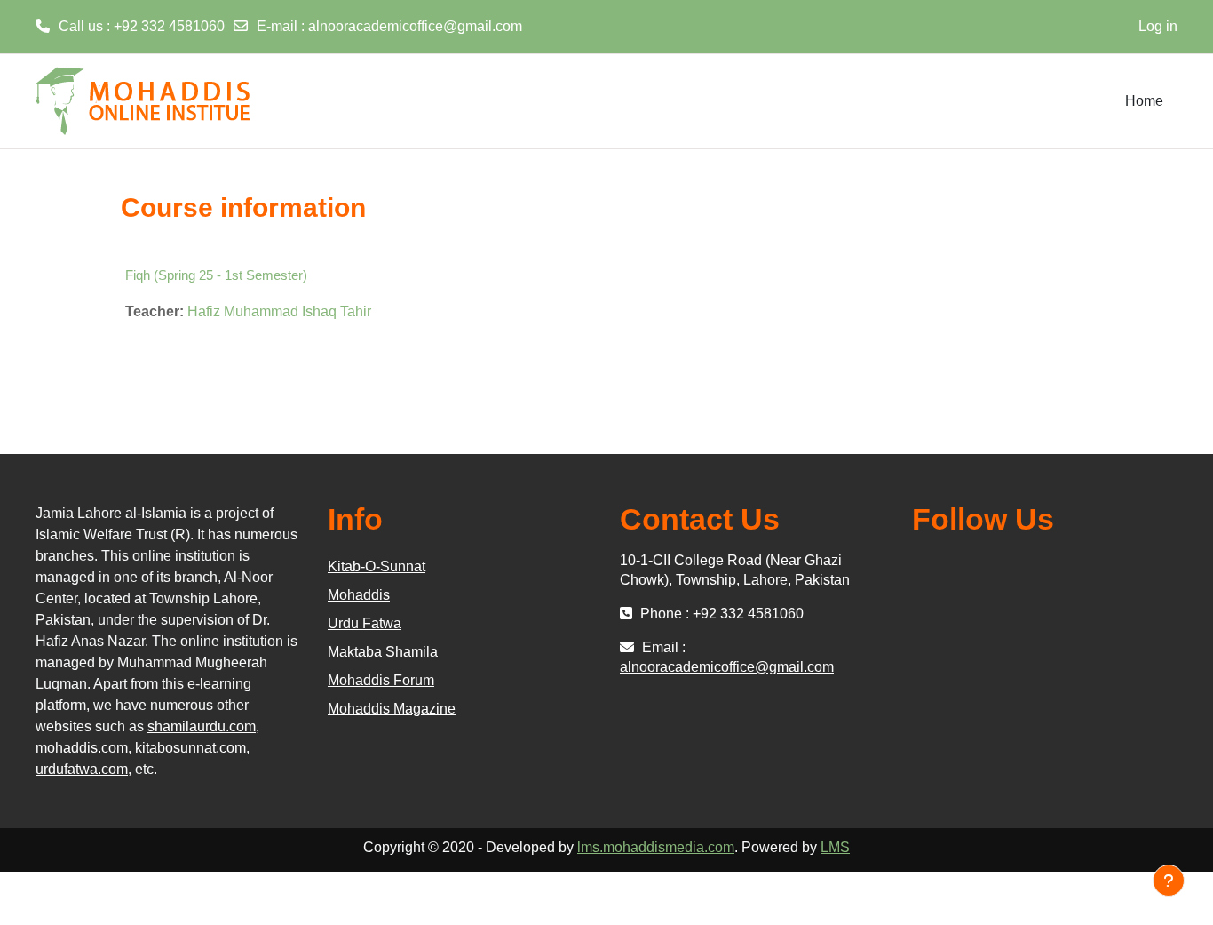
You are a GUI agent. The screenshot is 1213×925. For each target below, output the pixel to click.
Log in (1157, 26)
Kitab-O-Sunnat (376, 566)
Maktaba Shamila (383, 651)
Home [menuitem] (1144, 100)
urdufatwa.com (82, 769)
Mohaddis (359, 594)
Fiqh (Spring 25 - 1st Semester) (216, 275)
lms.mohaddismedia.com (655, 847)
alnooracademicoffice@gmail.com (415, 26)
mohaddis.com (82, 747)
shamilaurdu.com (201, 726)
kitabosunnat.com (190, 747)
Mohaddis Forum (381, 680)
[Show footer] (1169, 881)
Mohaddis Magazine (392, 708)
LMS (835, 847)
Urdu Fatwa (364, 623)
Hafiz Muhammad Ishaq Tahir (279, 311)
